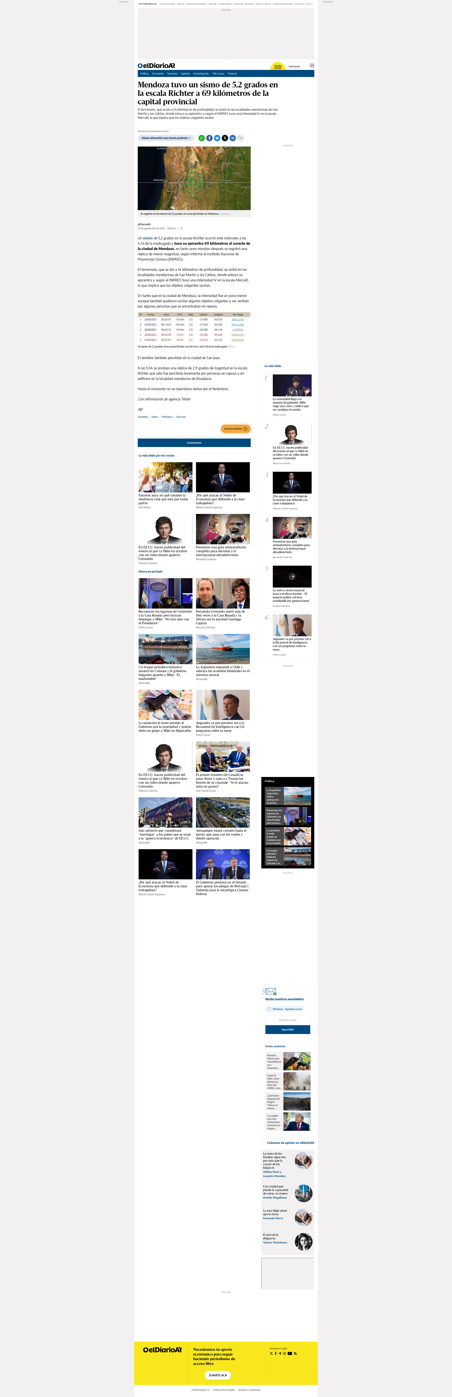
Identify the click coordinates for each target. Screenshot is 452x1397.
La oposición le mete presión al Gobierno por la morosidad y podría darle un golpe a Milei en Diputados (165, 727)
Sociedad (172, 73)
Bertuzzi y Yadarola (263, 4)
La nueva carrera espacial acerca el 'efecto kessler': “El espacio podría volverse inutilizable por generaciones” (291, 595)
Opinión (185, 73)
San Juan (181, 416)
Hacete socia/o (277, 67)
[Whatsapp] (201, 138)
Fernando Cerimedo (167, 4)
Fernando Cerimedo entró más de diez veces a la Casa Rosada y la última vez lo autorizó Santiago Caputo (220, 617)
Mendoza (167, 416)
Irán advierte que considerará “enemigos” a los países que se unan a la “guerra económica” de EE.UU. (165, 834)
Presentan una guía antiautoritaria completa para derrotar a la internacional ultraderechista (221, 551)
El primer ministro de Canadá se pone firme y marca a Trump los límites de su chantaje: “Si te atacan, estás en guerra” (222, 780)
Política (144, 73)
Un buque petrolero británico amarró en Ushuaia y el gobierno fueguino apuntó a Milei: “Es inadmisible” (162, 673)
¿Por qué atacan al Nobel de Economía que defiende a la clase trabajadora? (220, 499)
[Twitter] (225, 138)
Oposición (181, 4)
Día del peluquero (313, 4)
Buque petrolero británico (196, 4)
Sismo (154, 416)
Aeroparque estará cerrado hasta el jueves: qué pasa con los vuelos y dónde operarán (221, 834)
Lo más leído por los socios (156, 455)
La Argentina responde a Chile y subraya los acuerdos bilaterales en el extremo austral (223, 671)
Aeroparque (249, 4)
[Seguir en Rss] (295, 1353)
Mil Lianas (218, 73)
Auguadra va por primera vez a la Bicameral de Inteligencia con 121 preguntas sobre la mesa (220, 727)
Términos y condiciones (249, 1390)
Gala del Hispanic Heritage (283, 4)
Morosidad (238, 4)
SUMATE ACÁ (218, 1375)
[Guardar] (240, 138)
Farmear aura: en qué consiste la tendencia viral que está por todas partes (163, 499)
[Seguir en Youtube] (290, 1353)
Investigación (201, 73)
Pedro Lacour (146, 627)
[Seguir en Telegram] (279, 1353)
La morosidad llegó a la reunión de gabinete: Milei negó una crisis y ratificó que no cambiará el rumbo (291, 404)
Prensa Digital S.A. (200, 1390)
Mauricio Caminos (148, 563)
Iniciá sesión (294, 66)
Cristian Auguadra (225, 4)
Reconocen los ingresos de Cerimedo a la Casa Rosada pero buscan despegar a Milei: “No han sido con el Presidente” (165, 617)
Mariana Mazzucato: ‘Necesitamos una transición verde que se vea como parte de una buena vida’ (274, 1062)
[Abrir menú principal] (312, 65)
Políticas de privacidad (223, 1390)
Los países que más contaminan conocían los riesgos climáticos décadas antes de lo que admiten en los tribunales (274, 1122)
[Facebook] (209, 138)
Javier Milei (212, 4)
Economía (158, 73)
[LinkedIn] (233, 138)
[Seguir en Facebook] (276, 1353)
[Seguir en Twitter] (271, 1353)
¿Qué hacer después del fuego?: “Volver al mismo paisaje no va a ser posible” (274, 1102)
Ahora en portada (150, 571)
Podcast (232, 73)
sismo (148, 238)
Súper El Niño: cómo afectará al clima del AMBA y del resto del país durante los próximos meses (274, 1082)
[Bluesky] (217, 138)
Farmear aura (299, 4)
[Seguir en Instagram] (284, 1353)
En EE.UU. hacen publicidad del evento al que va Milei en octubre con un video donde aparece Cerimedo (163, 553)
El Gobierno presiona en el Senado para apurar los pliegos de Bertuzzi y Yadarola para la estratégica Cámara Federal (222, 888)
